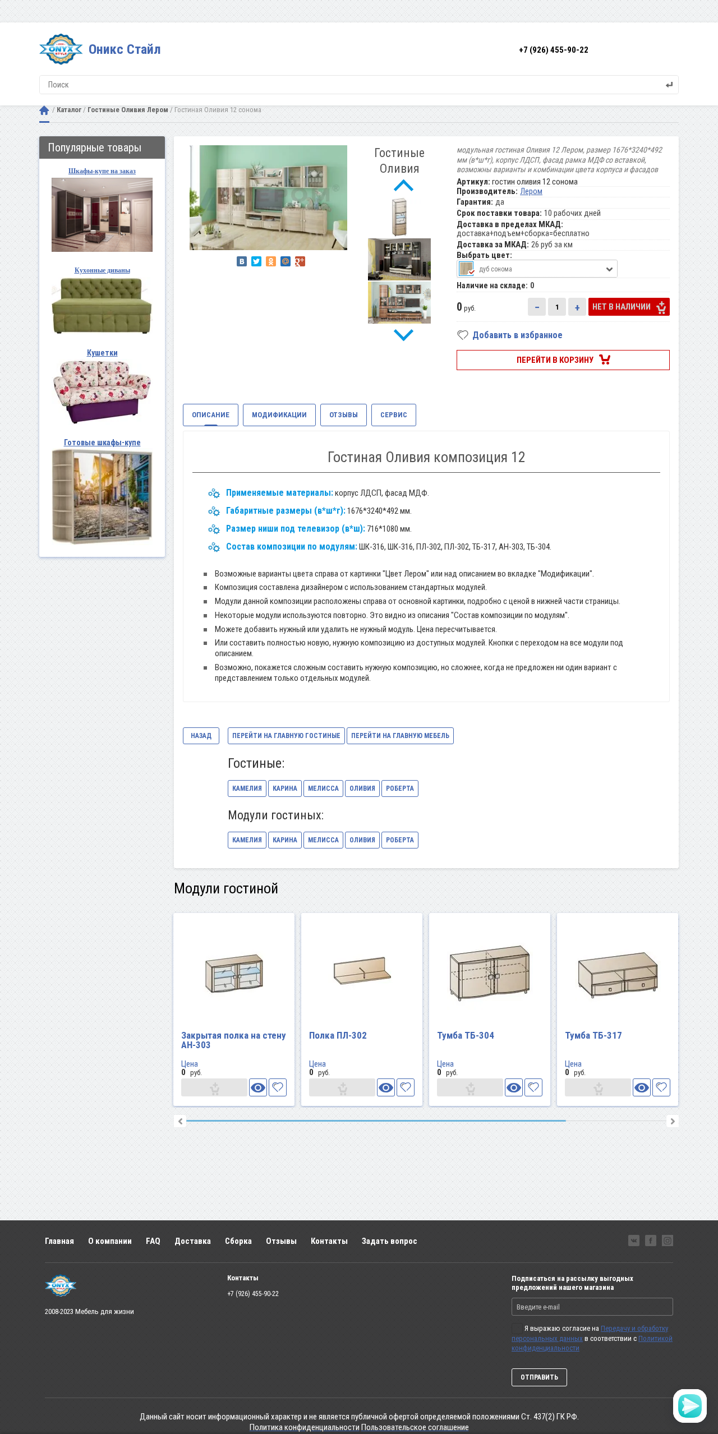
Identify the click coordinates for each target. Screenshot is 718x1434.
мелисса (323, 788)
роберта (400, 788)
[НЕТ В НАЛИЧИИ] (214, 1087)
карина (285, 788)
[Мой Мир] (285, 261)
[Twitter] (256, 261)
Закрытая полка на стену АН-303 (233, 1040)
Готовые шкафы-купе (102, 442)
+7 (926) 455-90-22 (553, 50)
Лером (531, 191)
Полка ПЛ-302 (338, 1035)
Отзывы (281, 1241)
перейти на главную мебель (400, 736)
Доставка (192, 1241)
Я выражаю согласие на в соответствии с (592, 1338)
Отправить (539, 1377)
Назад (201, 736)
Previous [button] (404, 186)
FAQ (153, 1241)
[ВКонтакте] (242, 261)
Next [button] (404, 335)
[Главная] (44, 110)
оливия (362, 788)
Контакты (329, 1241)
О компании (110, 1241)
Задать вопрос (389, 1241)
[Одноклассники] (271, 261)
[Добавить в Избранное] (278, 1087)
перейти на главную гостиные (286, 736)
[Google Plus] (300, 261)
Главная (59, 1241)
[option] (268, 197)
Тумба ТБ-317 (593, 1035)
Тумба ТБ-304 (465, 1035)
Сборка (238, 1241)
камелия (247, 788)
